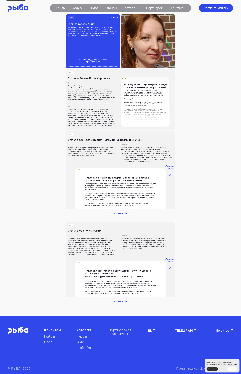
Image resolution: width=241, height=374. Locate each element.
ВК (150, 331)
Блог (48, 342)
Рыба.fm (83, 348)
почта (106, 17)
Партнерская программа (119, 332)
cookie (235, 364)
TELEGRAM (184, 331)
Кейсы (49, 337)
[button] (216, 8)
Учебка (104, 60)
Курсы (81, 337)
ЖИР (80, 342)
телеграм (114, 17)
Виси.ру (223, 331)
